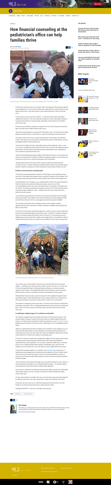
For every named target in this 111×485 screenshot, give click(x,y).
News (18, 15)
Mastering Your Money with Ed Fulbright (93, 131)
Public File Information (66, 468)
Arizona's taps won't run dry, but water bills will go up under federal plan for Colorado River (88, 30)
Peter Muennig (51, 350)
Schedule (47, 15)
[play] (10, 11)
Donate (98, 4)
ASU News (61, 15)
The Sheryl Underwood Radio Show (93, 80)
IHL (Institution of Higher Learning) (49, 471)
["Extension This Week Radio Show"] (83, 121)
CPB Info (54, 15)
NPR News (12, 23)
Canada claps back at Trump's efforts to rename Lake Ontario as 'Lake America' (88, 51)
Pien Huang (18, 46)
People (37, 15)
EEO (41, 15)
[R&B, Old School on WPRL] (83, 143)
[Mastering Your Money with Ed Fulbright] (83, 132)
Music (23, 15)
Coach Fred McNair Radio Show (86, 90)
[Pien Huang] (13, 408)
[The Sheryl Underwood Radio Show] (83, 81)
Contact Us (75, 15)
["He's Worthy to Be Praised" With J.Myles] (83, 154)
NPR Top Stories (28, 393)
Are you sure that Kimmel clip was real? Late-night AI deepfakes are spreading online (89, 59)
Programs (30, 15)
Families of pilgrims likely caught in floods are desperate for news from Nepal (89, 44)
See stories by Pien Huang (26, 412)
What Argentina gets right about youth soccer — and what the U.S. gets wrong (88, 37)
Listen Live (12, 15)
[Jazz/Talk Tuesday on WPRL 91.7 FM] (83, 99)
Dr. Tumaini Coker (62, 321)
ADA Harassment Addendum (48, 468)
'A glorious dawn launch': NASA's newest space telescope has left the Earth (89, 66)
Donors (68, 15)
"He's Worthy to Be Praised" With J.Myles (94, 153)
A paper (37, 182)
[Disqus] (55, 442)
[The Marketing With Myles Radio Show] (83, 110)
